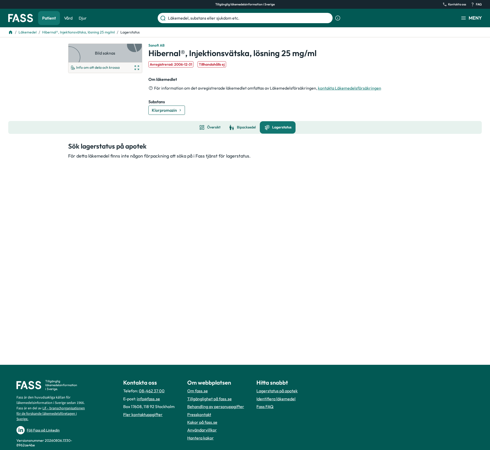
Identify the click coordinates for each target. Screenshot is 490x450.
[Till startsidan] (10, 32)
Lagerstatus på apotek (277, 390)
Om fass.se (197, 390)
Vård (68, 18)
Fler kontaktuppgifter (143, 414)
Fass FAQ (264, 406)
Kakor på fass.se (202, 422)
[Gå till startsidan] (20, 18)
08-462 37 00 (152, 390)
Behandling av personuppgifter (215, 406)
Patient (49, 18)
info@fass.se (148, 398)
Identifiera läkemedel (276, 398)
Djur (83, 18)
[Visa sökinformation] (338, 18)
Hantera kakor (200, 437)
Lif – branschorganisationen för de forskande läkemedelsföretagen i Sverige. (50, 414)
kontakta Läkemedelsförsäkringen (349, 88)
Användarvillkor (202, 429)
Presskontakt (199, 414)
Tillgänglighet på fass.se (209, 398)
